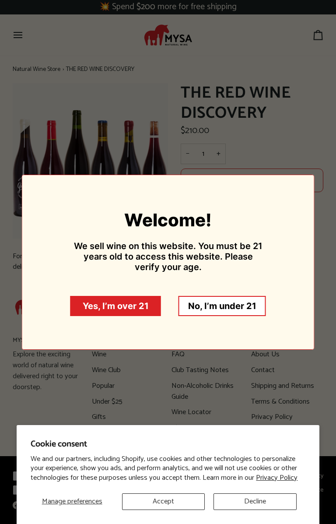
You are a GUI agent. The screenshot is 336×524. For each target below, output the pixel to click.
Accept (163, 501)
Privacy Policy (277, 478)
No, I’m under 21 (222, 306)
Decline (255, 501)
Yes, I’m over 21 (116, 306)
